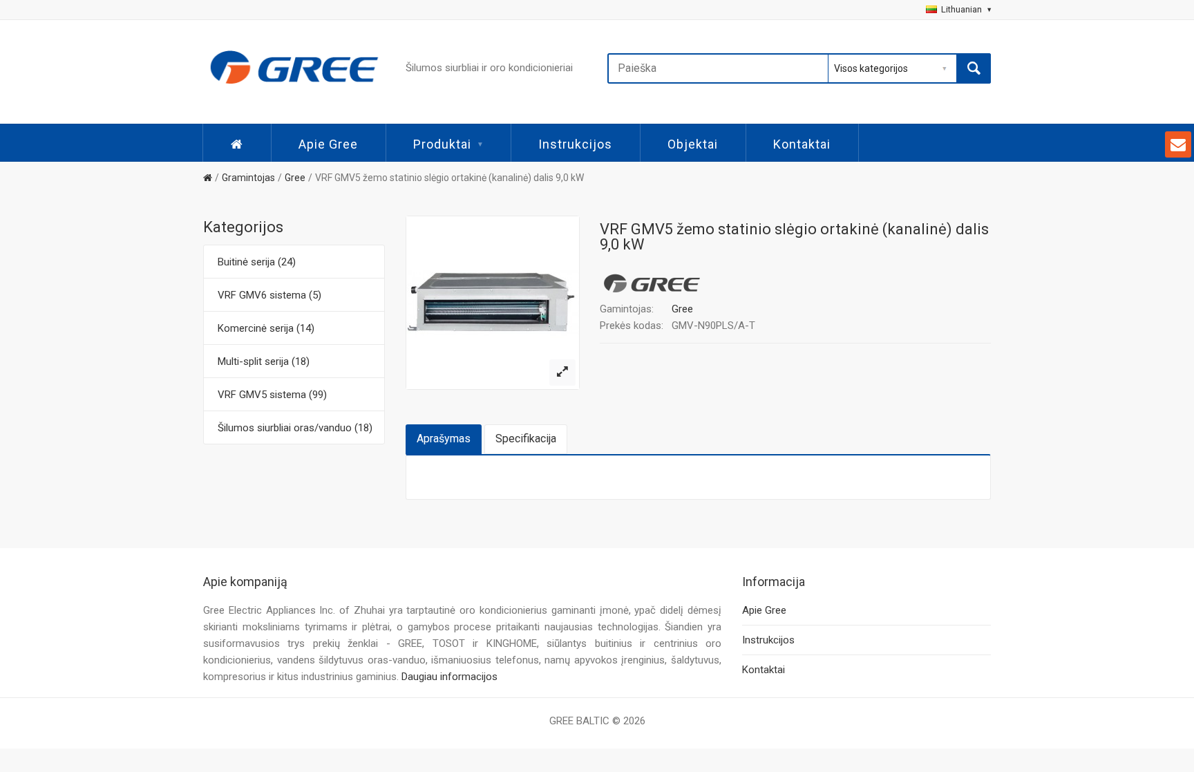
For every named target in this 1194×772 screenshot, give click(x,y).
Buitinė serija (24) (257, 262)
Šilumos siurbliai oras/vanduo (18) (295, 428)
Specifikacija (525, 438)
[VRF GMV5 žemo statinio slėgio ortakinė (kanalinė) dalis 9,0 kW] (562, 372)
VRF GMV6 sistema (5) (269, 295)
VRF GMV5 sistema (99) (272, 394)
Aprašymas (444, 438)
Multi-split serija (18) (264, 361)
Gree (295, 177)
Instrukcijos (575, 144)
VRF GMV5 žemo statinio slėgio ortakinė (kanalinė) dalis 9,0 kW (449, 177)
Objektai (692, 144)
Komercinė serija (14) (266, 328)
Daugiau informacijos (449, 676)
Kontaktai (802, 144)
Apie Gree (328, 144)
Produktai (442, 144)
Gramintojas (248, 177)
